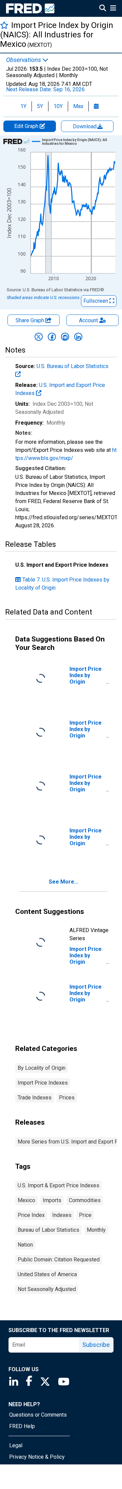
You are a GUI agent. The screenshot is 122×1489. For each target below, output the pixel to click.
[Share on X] (39, 337)
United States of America (47, 1274)
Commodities (85, 1200)
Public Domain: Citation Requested (59, 1259)
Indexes (62, 1215)
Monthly (96, 1230)
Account (88, 320)
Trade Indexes (35, 1097)
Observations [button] (24, 60)
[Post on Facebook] (52, 337)
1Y (23, 106)
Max (78, 106)
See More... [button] (63, 882)
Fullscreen (96, 301)
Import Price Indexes (43, 1083)
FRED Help (22, 1426)
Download (85, 126)
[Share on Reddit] (65, 337)
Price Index (31, 1215)
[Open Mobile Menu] (113, 8)
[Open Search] (102, 8)
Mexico (26, 1200)
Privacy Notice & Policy (37, 1457)
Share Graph (30, 320)
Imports (52, 1200)
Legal (15, 1445)
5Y (40, 106)
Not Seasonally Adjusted (47, 1289)
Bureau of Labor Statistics (48, 1230)
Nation (25, 1245)
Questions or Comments (38, 1415)
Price (85, 1215)
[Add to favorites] (4, 25)
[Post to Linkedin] (78, 337)
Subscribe (96, 1344)
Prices (67, 1097)
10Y (58, 106)
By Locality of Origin (41, 1068)
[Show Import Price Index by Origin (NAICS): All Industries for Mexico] (76, 141)
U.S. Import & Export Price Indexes (58, 1185)
